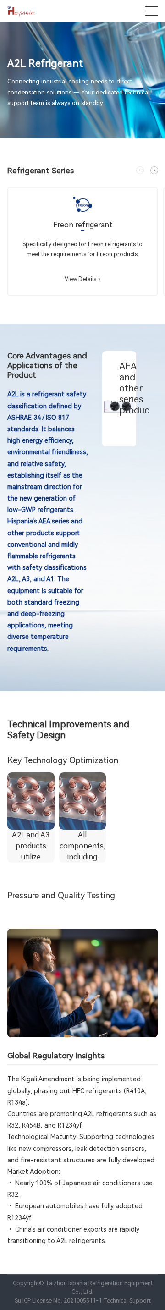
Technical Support (127, 1301)
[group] (82, 241)
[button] (154, 170)
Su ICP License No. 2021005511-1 (58, 1301)
